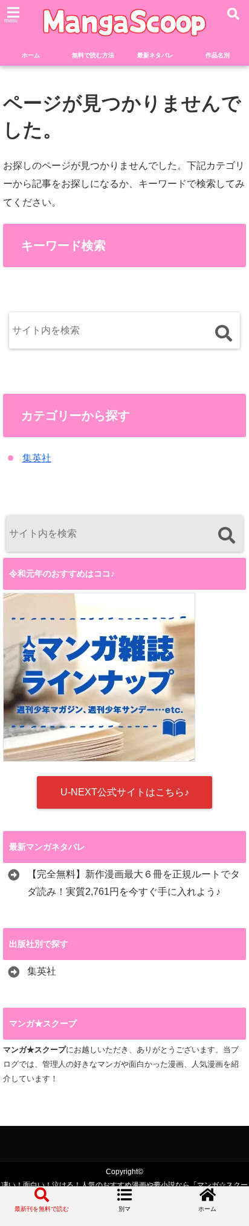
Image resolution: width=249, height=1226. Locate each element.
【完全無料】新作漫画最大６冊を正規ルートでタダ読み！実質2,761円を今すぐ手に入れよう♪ (133, 883)
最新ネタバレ (155, 55)
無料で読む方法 (93, 55)
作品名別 (217, 55)
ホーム (31, 55)
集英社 (36, 458)
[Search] (223, 333)
